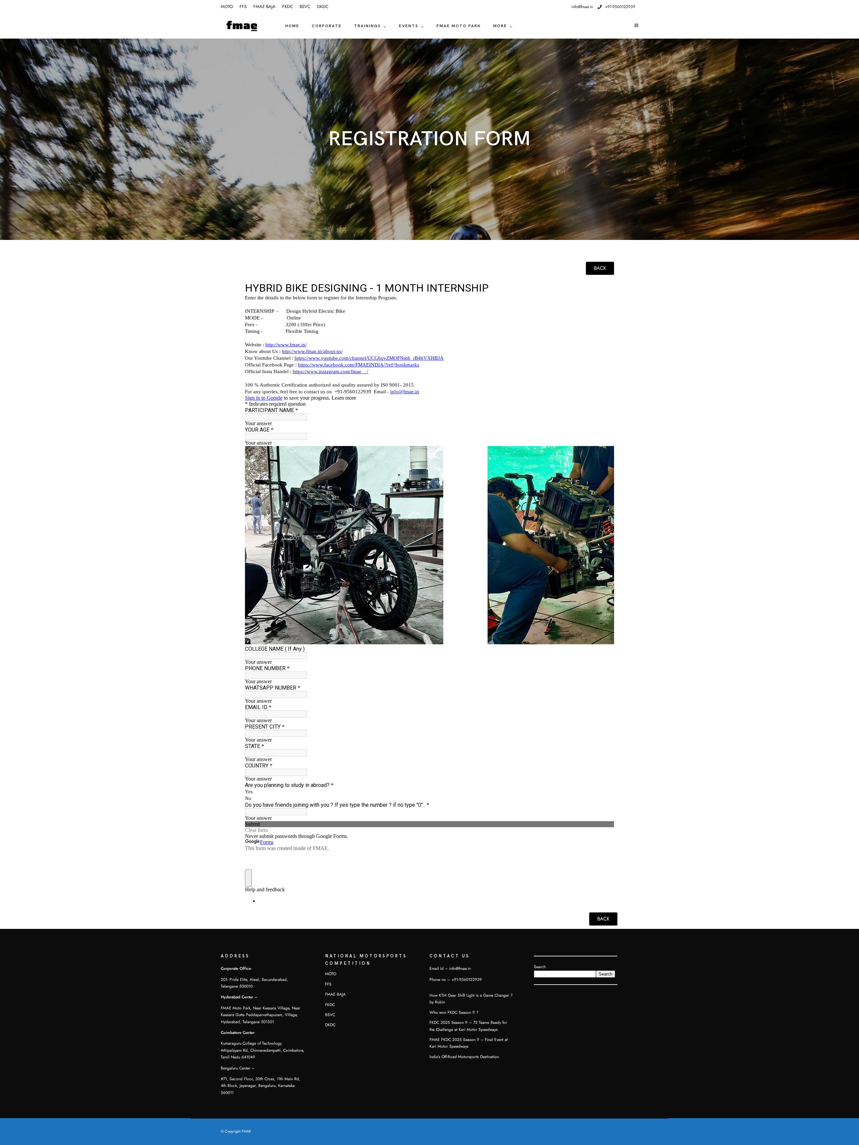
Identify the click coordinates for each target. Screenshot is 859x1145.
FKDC (287, 7)
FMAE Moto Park (459, 26)
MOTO (227, 7)
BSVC (305, 7)
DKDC (323, 7)
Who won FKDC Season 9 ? (454, 1012)
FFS (243, 7)
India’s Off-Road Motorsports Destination (464, 1056)
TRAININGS (367, 26)
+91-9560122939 (620, 6)
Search (540, 966)
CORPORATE (327, 26)
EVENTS (408, 26)
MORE (500, 26)
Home (292, 26)
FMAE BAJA (264, 7)
